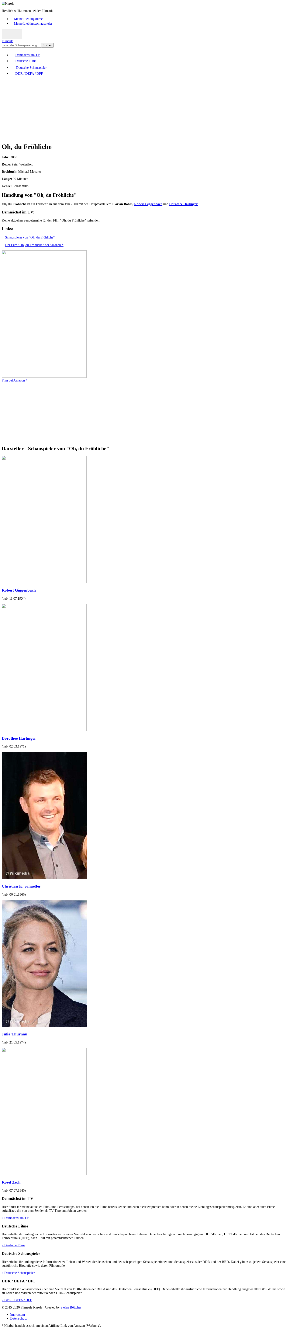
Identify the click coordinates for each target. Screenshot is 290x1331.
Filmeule (7, 41)
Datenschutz (18, 1318)
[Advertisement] (129, 108)
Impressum (17, 1314)
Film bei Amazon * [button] (14, 380)
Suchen (47, 45)
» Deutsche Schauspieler (18, 1273)
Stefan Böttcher (71, 1307)
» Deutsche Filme (13, 1245)
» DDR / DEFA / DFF (17, 1300)
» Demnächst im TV (15, 1218)
